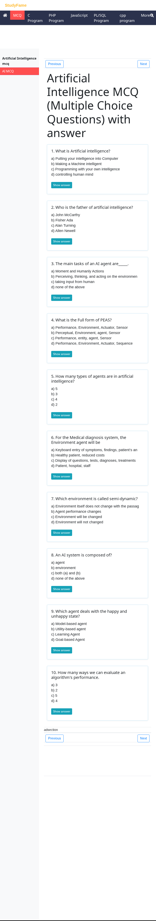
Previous (54, 64)
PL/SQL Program (101, 18)
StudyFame (16, 5)
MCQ (17, 15)
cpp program (127, 18)
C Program (35, 18)
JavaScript (79, 15)
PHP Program (56, 18)
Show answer (61, 185)
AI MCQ (8, 71)
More (145, 15)
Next (143, 64)
